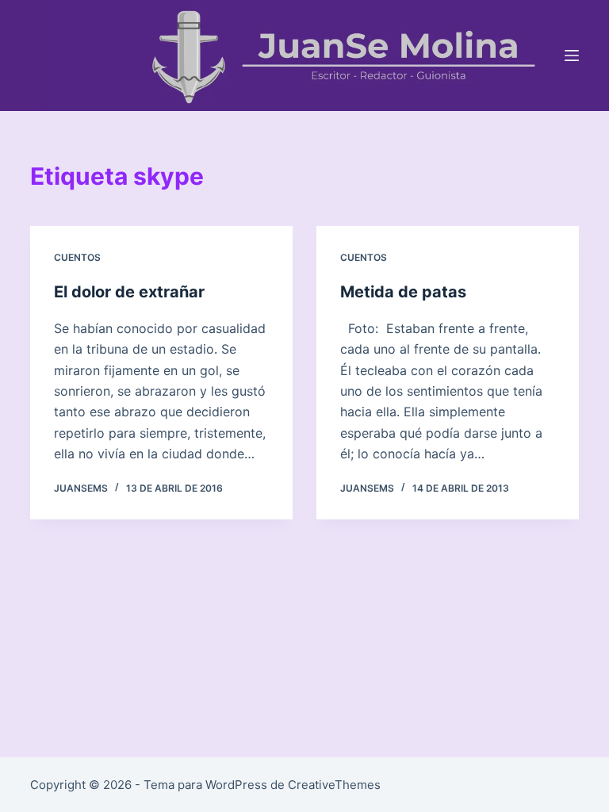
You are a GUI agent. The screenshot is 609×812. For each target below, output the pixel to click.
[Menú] (572, 55)
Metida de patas (403, 291)
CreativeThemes (334, 784)
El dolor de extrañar (129, 291)
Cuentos (77, 257)
